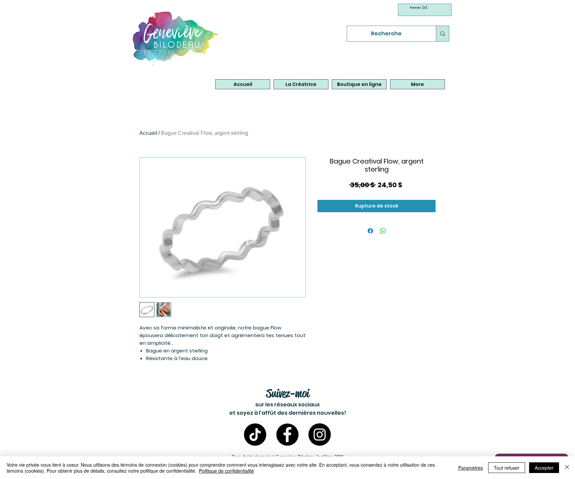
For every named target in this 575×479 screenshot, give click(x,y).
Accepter (544, 467)
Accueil (148, 133)
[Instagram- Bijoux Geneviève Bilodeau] (319, 434)
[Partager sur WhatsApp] (383, 231)
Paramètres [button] (470, 467)
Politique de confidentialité (226, 470)
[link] (416, 7)
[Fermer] (567, 468)
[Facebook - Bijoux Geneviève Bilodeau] (287, 434)
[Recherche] (442, 33)
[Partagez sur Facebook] (370, 231)
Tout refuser (506, 467)
